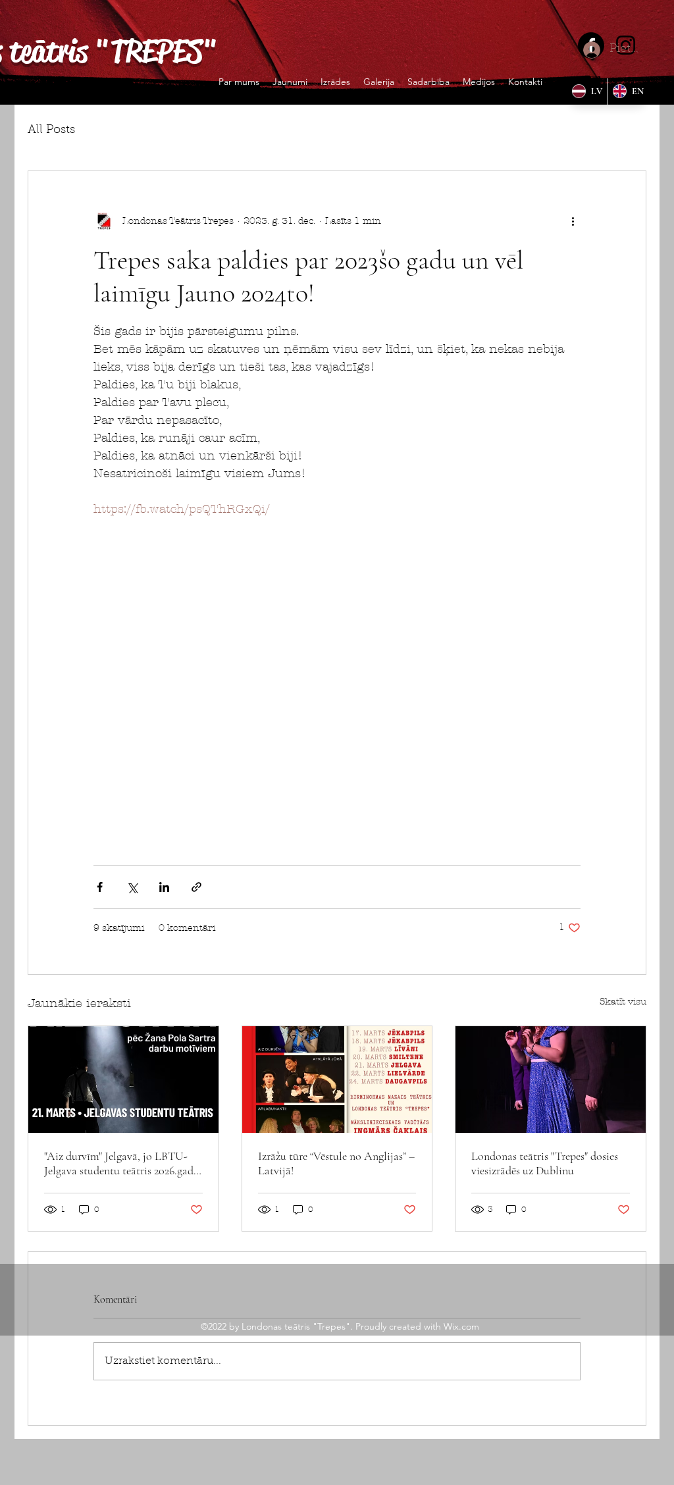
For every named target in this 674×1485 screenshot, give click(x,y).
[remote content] (337, 676)
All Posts (51, 130)
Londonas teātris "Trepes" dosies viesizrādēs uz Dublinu (544, 1163)
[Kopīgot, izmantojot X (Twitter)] (132, 887)
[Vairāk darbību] (573, 221)
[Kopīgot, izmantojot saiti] (196, 887)
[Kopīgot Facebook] (99, 887)
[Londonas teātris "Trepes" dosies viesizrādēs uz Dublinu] (550, 1079)
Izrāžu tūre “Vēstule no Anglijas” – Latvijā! (336, 1163)
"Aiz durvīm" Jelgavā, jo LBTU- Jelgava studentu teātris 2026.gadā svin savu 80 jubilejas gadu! (121, 1163)
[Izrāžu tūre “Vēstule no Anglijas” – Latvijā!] (337, 1079)
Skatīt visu (623, 1001)
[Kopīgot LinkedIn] (164, 887)
